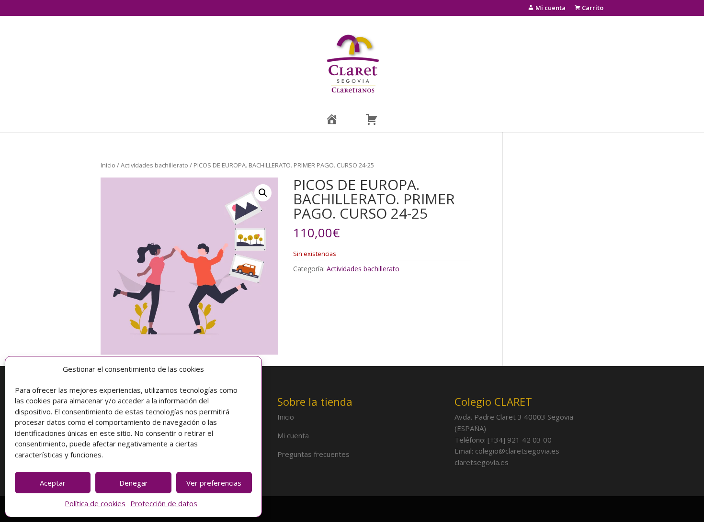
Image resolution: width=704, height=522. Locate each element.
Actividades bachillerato (154, 165)
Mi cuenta (293, 435)
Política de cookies (95, 503)
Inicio (108, 165)
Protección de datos (163, 503)
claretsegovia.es (481, 462)
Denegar (133, 483)
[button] (263, 192)
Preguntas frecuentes (313, 454)
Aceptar (53, 483)
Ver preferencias (213, 483)
